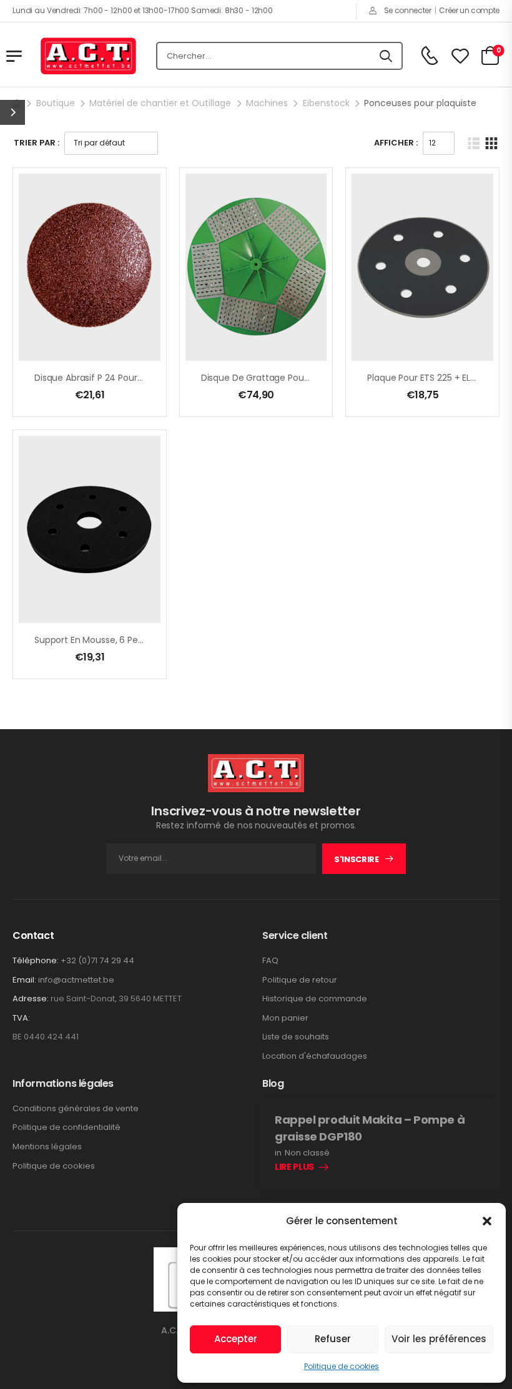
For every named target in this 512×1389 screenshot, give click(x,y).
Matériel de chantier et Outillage (160, 103)
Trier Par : (36, 143)
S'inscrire (356, 859)
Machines (267, 103)
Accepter (235, 1338)
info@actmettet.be (76, 980)
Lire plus (294, 1167)
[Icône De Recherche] (385, 56)
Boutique (55, 103)
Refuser (333, 1338)
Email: (24, 980)
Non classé (307, 1153)
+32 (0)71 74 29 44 (97, 960)
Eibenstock (326, 103)
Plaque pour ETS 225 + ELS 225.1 (431, 377)
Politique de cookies (341, 1366)
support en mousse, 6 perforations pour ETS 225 (134, 640)
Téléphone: (35, 960)
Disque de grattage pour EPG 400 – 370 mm (295, 377)
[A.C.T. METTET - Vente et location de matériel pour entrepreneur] (88, 56)
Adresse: (30, 998)
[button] (487, 1221)
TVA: (21, 1018)
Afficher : (396, 143)
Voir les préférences (438, 1338)
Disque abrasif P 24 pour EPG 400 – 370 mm (127, 377)
